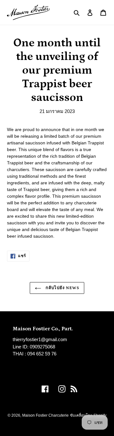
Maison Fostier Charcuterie (45, 415)
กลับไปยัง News (61, 288)
